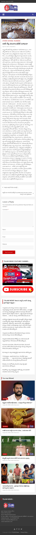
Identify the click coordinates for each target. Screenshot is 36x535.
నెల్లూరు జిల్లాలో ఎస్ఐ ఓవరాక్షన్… (11, 187)
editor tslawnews (15, 405)
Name (4, 229)
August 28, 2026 (6, 405)
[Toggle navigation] (3, 14)
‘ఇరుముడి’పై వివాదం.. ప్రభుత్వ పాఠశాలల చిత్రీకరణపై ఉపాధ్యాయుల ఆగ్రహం (16, 486)
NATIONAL (10, 41)
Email (4, 237)
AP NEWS (5, 41)
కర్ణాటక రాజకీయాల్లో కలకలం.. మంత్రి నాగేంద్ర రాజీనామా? (17, 402)
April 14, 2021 (6, 46)
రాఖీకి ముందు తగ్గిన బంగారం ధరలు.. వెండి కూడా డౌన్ (17, 430)
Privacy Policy (24, 532)
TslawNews (12, 46)
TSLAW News (15, 532)
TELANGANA (17, 41)
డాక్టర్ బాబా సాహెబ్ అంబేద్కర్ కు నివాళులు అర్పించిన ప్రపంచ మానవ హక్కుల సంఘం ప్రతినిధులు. (17, 193)
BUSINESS (5, 426)
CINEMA (5, 482)
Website (5, 244)
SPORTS (5, 454)
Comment (5, 209)
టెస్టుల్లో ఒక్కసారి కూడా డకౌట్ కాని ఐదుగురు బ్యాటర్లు (16, 458)
